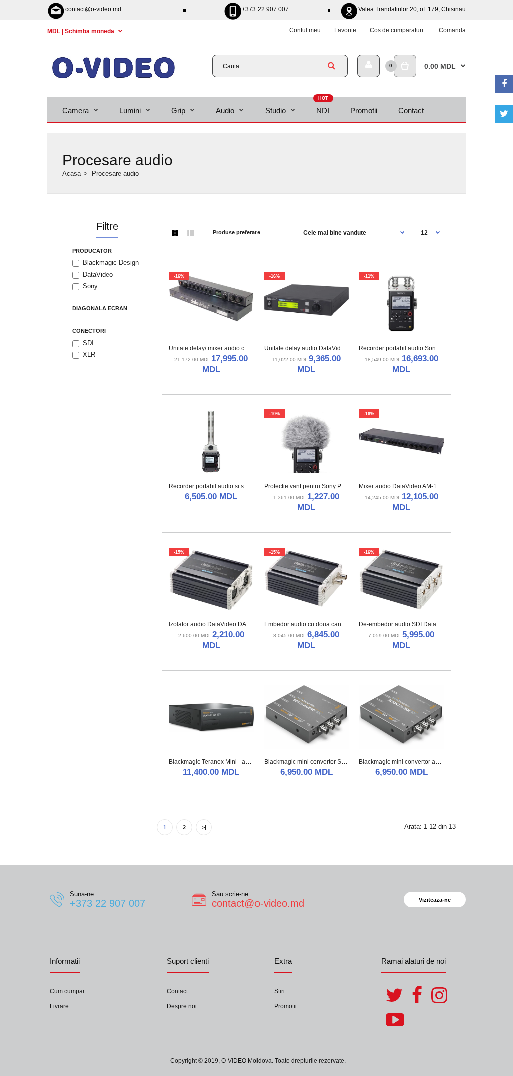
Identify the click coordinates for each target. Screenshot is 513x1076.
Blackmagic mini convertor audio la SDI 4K (416, 761)
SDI (88, 343)
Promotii (285, 1006)
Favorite (345, 30)
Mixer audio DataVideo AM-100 (401, 486)
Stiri (279, 991)
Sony (90, 286)
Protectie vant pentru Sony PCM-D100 (316, 486)
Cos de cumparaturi (396, 30)
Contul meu (305, 30)
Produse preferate (236, 232)
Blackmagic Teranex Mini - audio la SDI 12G (229, 761)
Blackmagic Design (111, 262)
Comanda (452, 30)
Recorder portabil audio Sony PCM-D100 (415, 348)
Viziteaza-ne (435, 900)
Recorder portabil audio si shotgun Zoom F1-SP (234, 486)
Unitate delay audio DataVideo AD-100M (319, 348)
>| (204, 827)
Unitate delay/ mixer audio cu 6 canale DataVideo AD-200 (247, 348)
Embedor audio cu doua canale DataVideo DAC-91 (334, 624)
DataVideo (98, 274)
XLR (89, 354)
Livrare (59, 1006)
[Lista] (190, 233)
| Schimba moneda (81, 31)
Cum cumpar (67, 991)
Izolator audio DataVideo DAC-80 (214, 624)
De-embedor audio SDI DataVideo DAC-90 (417, 624)
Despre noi (182, 1006)
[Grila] (175, 233)
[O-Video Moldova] (113, 77)
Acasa (71, 173)
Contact (177, 991)
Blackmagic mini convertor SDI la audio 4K (322, 761)
